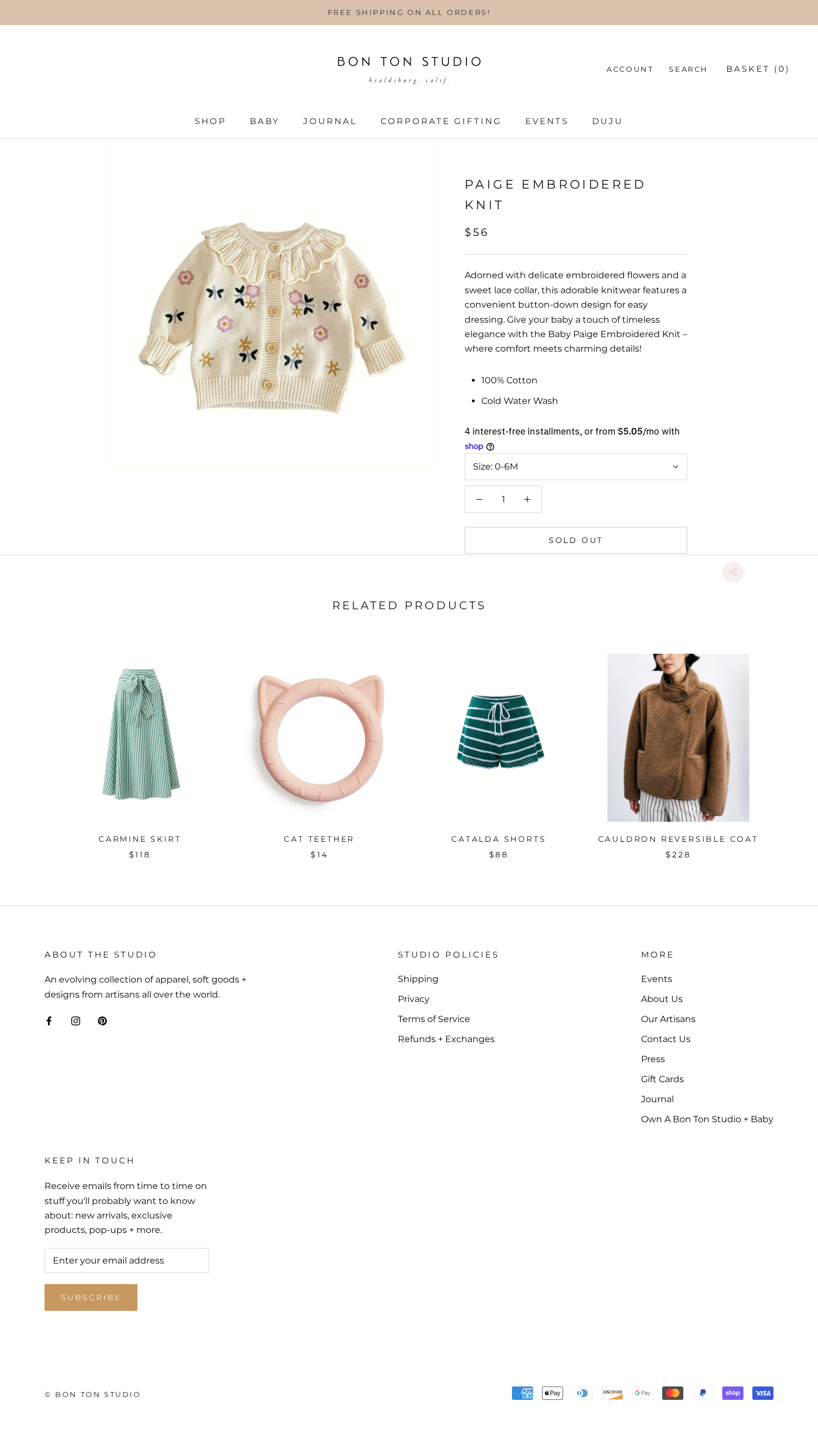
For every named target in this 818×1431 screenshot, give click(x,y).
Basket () (758, 68)
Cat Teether (319, 839)
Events (547, 121)
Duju (607, 121)
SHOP (210, 121)
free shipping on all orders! (409, 12)
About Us (662, 999)
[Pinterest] (102, 1020)
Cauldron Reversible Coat (678, 839)
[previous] (34, 744)
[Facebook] (49, 1020)
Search (688, 69)
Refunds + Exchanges (446, 1039)
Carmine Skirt (139, 839)
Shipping (418, 979)
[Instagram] (75, 1020)
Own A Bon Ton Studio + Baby (707, 1119)
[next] (783, 744)
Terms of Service (434, 1019)
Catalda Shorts (498, 839)
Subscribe (91, 1297)
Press (653, 1059)
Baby (265, 121)
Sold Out (576, 540)
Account (630, 69)
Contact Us (666, 1039)
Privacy (414, 999)
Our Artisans (668, 1019)
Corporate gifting (441, 121)
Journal (330, 121)
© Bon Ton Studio (93, 1394)
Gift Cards (662, 1079)
